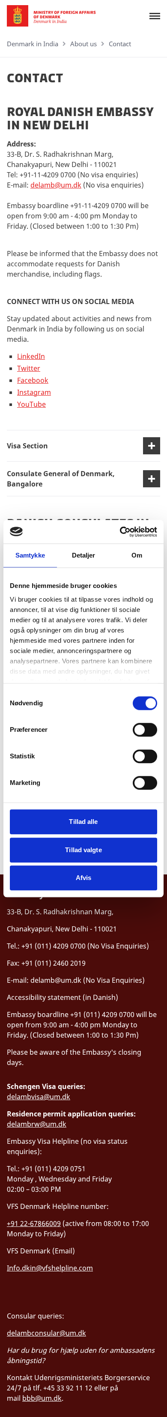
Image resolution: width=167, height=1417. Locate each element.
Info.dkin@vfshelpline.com (50, 1268)
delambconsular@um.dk (46, 1333)
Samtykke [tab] (30, 555)
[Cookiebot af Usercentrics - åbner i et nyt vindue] (120, 531)
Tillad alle (83, 821)
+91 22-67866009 (34, 1223)
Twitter (28, 368)
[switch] (145, 730)
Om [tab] (136, 555)
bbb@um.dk (42, 1398)
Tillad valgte (83, 849)
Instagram (34, 392)
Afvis (84, 877)
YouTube (31, 404)
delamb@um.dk (55, 185)
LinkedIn (31, 356)
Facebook (32, 380)
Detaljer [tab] (83, 555)
